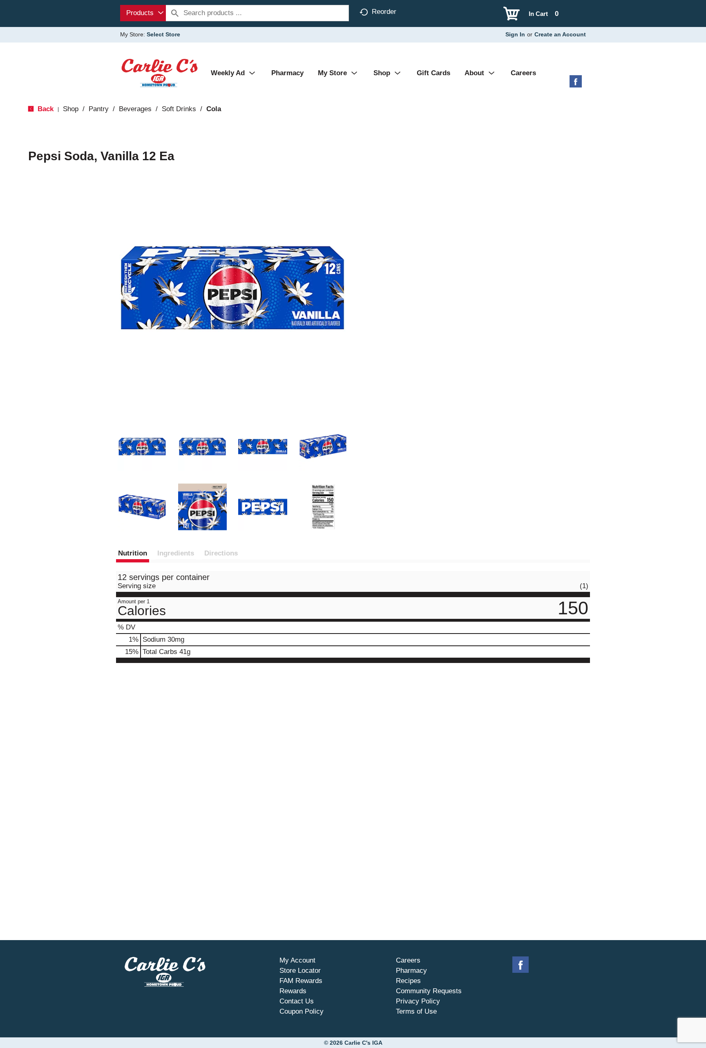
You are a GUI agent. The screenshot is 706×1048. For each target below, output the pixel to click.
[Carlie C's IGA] (159, 72)
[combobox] (143, 13)
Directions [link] (221, 553)
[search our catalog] (175, 13)
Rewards (292, 991)
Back (45, 109)
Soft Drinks (179, 109)
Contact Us (296, 1001)
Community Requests (429, 991)
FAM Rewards (300, 981)
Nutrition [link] (132, 553)
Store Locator (300, 970)
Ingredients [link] (175, 553)
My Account (297, 960)
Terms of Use (416, 1011)
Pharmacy (411, 970)
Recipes (408, 981)
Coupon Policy (301, 1011)
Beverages (135, 109)
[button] (142, 447)
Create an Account (560, 34)
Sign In (515, 34)
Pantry (99, 109)
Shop (70, 109)
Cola (213, 109)
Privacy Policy (418, 1001)
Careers (408, 960)
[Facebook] (576, 84)
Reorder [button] (384, 12)
